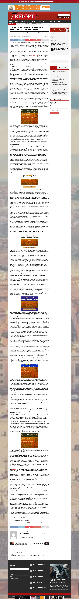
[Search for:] (63, 14)
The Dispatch (32, 21)
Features (23, 21)
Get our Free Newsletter (24, 1)
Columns (16, 21)
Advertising (55, 594)
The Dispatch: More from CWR (59, 30)
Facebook (11, 574)
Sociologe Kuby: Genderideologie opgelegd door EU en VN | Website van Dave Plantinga (27, 555)
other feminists (15, 469)
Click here (11, 522)
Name (51, 105)
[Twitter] (64, 17)
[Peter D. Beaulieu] (31, 583)
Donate (59, 21)
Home (10, 21)
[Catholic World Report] (39, 19)
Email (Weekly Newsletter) (14, 578)
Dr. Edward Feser (54, 40)
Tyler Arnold (54, 45)
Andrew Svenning (54, 582)
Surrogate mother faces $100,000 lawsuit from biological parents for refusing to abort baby (59, 86)
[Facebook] (62, 17)
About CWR (45, 21)
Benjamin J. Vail (22, 36)
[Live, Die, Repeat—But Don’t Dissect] (59, 571)
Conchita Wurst (26, 57)
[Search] (69, 14)
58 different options (35, 55)
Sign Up (55, 1)
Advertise (52, 21)
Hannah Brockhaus (55, 51)
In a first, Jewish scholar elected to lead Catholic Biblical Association (59, 44)
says (43, 467)
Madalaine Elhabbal (55, 36)
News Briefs (11, 23)
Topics (38, 21)
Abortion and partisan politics (57, 39)
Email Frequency (53, 109)
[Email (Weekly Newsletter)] (66, 17)
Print (47, 36)
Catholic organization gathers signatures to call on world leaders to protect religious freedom (59, 79)
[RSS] (68, 17)
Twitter (11, 576)
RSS (10, 580)
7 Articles (32, 531)
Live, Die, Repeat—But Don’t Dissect (58, 579)
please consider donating (37, 517)
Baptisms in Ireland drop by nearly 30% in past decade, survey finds (59, 34)
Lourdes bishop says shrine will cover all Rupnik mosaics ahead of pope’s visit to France (59, 49)
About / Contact (40, 594)
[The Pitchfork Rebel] (31, 565)
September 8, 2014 (14, 36)
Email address (53, 102)
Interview (28, 36)
